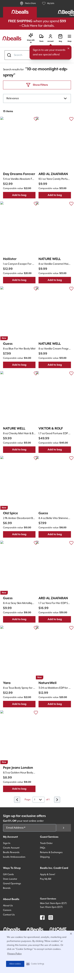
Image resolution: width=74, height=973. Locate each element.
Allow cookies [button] (15, 964)
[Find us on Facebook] (42, 917)
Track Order (46, 843)
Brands (7, 888)
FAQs (42, 847)
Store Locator (10, 879)
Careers (7, 910)
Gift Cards (8, 874)
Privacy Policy (14, 953)
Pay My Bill (45, 879)
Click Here (29, 26)
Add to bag (23, 196)
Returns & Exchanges (51, 852)
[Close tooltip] (68, 48)
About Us (8, 905)
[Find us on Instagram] (50, 917)
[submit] (63, 828)
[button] (35, 964)
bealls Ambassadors (14, 857)
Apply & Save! (47, 874)
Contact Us (9, 914)
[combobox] (37, 98)
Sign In (6, 843)
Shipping (45, 857)
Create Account (11, 847)
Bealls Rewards (11, 852)
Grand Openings (12, 883)
